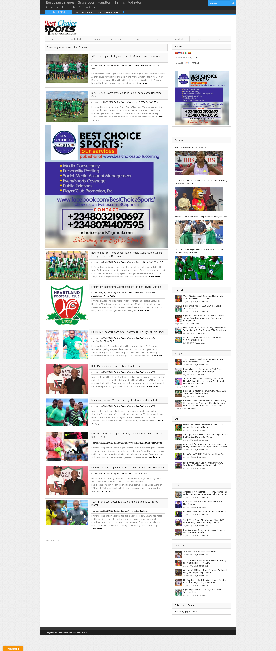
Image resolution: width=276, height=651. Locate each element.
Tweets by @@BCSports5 (186, 611)
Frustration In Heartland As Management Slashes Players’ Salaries (126, 286)
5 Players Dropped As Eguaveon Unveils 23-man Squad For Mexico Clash (125, 57)
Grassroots (86, 2)
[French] (182, 52)
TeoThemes (83, 633)
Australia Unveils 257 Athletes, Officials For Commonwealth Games (202, 338)
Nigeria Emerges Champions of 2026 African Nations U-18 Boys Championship (203, 370)
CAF (137, 39)
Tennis (120, 2)
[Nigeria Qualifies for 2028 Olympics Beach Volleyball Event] (199, 232)
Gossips (52, 7)
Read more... (142, 83)
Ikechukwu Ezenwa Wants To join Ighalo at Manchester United (124, 400)
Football (179, 39)
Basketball (76, 39)
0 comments (96, 65)
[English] (179, 52)
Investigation (117, 39)
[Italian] (185, 52)
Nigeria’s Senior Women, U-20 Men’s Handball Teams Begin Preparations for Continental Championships (203, 318)
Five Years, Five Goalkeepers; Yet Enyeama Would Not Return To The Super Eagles (127, 435)
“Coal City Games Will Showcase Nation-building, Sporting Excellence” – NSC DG (201, 182)
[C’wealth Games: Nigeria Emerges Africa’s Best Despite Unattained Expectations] (199, 268)
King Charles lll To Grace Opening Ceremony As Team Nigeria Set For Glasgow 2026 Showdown (204, 328)
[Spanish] (189, 52)
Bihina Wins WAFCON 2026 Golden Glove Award (205, 454)
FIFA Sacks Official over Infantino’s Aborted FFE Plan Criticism (204, 502)
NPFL (220, 39)
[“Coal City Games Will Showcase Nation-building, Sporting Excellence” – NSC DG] (199, 199)
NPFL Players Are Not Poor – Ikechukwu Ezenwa (116, 366)
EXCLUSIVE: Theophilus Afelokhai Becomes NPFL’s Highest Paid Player (127, 332)
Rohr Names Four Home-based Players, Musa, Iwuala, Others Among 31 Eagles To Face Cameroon (126, 254)
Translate (195, 63)
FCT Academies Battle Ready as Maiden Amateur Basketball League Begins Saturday (205, 581)
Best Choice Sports (125, 65)
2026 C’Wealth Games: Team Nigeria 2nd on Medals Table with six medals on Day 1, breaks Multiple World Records (204, 381)
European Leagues (60, 2)
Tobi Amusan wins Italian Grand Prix (191, 147)
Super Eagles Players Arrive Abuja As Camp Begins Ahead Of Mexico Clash (126, 94)
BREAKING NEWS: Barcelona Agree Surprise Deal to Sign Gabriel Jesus (105, 12)
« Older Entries (52, 540)
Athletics (55, 39)
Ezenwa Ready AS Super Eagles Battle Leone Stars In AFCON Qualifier (127, 467)
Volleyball (135, 2)
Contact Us (87, 7)
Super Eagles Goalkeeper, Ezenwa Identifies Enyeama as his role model (124, 503)
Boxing (96, 39)
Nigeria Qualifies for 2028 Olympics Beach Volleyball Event (201, 216)
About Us (68, 7)
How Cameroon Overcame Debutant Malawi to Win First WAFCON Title (204, 531)
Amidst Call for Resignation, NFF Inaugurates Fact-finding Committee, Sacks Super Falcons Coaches (205, 445)
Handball (104, 2)
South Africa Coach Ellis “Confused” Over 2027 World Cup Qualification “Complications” (204, 464)
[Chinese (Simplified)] (176, 52)
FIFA (158, 39)
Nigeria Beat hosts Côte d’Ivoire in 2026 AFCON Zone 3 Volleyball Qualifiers (204, 392)
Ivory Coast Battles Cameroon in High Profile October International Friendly (203, 426)
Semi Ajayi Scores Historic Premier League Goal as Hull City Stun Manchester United (205, 435)
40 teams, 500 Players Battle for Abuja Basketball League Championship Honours (205, 571)
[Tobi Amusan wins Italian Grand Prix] (199, 163)
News (199, 39)
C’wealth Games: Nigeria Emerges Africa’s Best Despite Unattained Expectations (199, 251)
